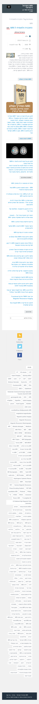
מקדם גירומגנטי (27, 611)
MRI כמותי (15, 449)
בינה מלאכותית (17, 526)
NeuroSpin (28, 482)
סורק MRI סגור (27, 620)
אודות (13, 695)
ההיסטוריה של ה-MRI (25, 552)
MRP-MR (28, 475)
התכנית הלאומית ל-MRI (25, 568)
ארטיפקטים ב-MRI (14, 519)
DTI (30, 382)
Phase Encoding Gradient (16, 488)
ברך (23, 529)
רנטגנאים (16, 663)
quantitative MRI (12, 491)
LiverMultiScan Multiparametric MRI (21, 410)
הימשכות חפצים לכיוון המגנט (23, 558)
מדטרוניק (17, 591)
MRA (29, 429)
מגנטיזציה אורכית (19, 588)
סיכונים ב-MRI (27, 627)
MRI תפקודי (28, 472)
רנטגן (22, 663)
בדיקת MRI (20, 523)
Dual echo (24, 382)
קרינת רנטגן (14, 656)
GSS (25, 397)
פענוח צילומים (27, 646)
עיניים (29, 637)
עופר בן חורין (12, 633)
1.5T (30, 372)
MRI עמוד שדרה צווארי (25, 462)
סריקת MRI (21, 633)
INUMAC (28, 403)
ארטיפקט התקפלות (26, 519)
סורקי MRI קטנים (19, 624)
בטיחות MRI (11, 523)
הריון (12, 565)
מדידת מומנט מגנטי (26, 594)
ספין (20, 627)
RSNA (15, 495)
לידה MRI (23, 584)
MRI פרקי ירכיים (27, 465)
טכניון (21, 578)
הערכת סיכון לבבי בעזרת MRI (23, 565)
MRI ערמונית (13, 462)
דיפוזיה (21, 549)
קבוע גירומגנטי (27, 650)
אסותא (20, 513)
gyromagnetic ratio (16, 397)
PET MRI (28, 488)
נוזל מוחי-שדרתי (16, 614)
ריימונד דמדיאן (13, 659)
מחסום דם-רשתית (20, 598)
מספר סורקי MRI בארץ (25, 607)
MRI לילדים (22, 452)
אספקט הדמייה (27, 516)
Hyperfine (17, 400)
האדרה (15, 549)
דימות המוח (19, 542)
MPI (9, 426)
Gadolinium (28, 388)
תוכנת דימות (28, 676)
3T (17, 372)
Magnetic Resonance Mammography (20, 423)
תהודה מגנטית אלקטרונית (24, 669)
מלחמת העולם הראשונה (25, 604)
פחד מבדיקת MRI (12, 640)
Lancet (12, 403)
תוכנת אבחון (14, 672)
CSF (24, 379)
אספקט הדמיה (12, 513)
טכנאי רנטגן (28, 578)
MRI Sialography (26, 439)
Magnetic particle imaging (24, 416)
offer (26, 36)
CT (20, 379)
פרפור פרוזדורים (17, 646)
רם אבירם (28, 663)
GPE (30, 397)
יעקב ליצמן (28, 581)
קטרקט (19, 650)
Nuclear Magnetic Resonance (22, 485)
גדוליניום (11, 529)
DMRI (9, 379)
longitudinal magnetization (23, 413)
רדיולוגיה (29, 659)
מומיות (29, 598)
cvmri (15, 379)
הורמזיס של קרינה (26, 555)
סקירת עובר (17, 630)
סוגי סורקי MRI (19, 617)
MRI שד (21, 469)
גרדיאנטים (28, 536)
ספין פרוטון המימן (26, 630)
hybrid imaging (27, 400)
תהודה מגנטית (21, 666)
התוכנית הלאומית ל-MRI (21, 28)
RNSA (21, 495)
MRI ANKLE (28, 433)
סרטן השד (28, 633)
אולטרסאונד (28, 510)
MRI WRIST (28, 442)
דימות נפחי (19, 545)
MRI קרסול (28, 469)
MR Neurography (12, 472)
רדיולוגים (22, 659)
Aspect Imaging (16, 375)
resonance (28, 495)
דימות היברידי (27, 542)
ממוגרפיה (13, 604)
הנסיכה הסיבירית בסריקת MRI (23, 232)
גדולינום (17, 529)
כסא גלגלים (13, 581)
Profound (22, 491)
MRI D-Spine (27, 436)
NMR (21, 482)
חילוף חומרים (12, 571)
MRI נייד (14, 452)
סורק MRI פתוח (17, 620)
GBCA (20, 388)
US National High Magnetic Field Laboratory (22, 502)
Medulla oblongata (18, 426)
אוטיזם (16, 506)
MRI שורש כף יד (12, 469)
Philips (29, 491)
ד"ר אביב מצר (27, 539)
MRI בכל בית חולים (26, 446)
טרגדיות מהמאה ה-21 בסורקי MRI (22, 183)
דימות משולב (28, 545)
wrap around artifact (25, 506)
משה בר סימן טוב (26, 614)
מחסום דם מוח (27, 601)
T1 (10, 495)
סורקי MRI (28, 624)
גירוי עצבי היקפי (27, 532)
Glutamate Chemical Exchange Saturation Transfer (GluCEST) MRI (19, 393)
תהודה (29, 666)
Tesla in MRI (16, 498)
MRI (26, 49)
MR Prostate (20, 475)
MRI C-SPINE (18, 433)
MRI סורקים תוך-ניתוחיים (24, 455)
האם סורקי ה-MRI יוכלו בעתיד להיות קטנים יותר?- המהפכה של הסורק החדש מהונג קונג (20, 202)
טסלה (15, 578)
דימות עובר (11, 545)
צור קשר (8, 695)
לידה (30, 584)
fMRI (25, 385)
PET (11, 485)
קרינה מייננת (22, 656)
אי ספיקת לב (28, 513)
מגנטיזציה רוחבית (26, 591)
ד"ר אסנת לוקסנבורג (16, 539)
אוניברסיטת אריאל (17, 510)
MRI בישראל (19, 442)
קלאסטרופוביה (13, 653)
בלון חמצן (28, 529)
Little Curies (28, 407)
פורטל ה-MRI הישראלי (25, 640)
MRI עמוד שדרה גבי (26, 459)
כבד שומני (20, 581)
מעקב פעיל (14, 607)
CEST (29, 379)
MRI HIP (19, 436)
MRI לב (29, 452)
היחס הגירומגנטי (15, 555)
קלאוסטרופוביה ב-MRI (25, 653)
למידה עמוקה (15, 584)
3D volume (23, 372)
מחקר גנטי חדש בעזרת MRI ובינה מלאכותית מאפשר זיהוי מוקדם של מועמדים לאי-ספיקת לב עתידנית (22, 264)
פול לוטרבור (23, 637)
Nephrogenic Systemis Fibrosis (22, 478)
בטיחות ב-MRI (27, 526)
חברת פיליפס (22, 571)
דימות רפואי (28, 549)
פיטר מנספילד (14, 643)
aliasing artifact (27, 375)
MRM (21, 472)
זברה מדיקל (13, 568)
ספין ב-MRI (14, 627)
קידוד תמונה (12, 650)
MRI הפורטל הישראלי (27, 7)
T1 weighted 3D (26, 498)
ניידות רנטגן (28, 617)
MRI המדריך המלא (25, 79)
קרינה (29, 656)
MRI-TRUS (18, 429)
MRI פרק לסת (17, 465)
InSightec (10, 400)
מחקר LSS (18, 601)
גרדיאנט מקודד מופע (17, 536)
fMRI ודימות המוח (25, 138)
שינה (10, 663)
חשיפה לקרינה (27, 575)
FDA (30, 385)
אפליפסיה (18, 516)
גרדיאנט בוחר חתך (16, 532)
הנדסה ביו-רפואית (26, 562)
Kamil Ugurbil (20, 403)
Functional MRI (17, 385)
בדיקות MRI (28, 523)
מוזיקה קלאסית (15, 594)
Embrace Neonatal (13, 382)
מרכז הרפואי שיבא (16, 611)
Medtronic (28, 426)
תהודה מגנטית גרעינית (25, 672)
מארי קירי (28, 588)
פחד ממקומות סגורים (25, 643)
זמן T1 (29, 571)
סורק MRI (10, 617)
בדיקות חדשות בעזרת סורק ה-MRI (22, 222)
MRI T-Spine (15, 439)
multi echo (11, 475)
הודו (16, 552)
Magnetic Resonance (25, 420)
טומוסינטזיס (18, 575)
